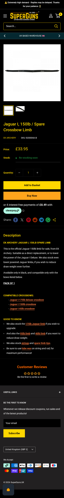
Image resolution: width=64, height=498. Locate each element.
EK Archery (9, 138)
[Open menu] (5, 16)
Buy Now (32, 195)
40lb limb (40, 333)
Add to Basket (32, 185)
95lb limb (25, 333)
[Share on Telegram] (41, 220)
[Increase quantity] (37, 172)
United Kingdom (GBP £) (16, 449)
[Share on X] (22, 220)
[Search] (56, 26)
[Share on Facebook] (15, 220)
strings (25, 343)
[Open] (8, 489)
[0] (58, 16)
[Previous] (4, 36)
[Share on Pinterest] (28, 220)
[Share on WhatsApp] (48, 220)
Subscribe (14, 433)
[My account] (51, 16)
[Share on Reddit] (35, 220)
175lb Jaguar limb (35, 323)
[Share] (54, 220)
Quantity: (8, 172)
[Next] (59, 36)
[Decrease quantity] (19, 172)
